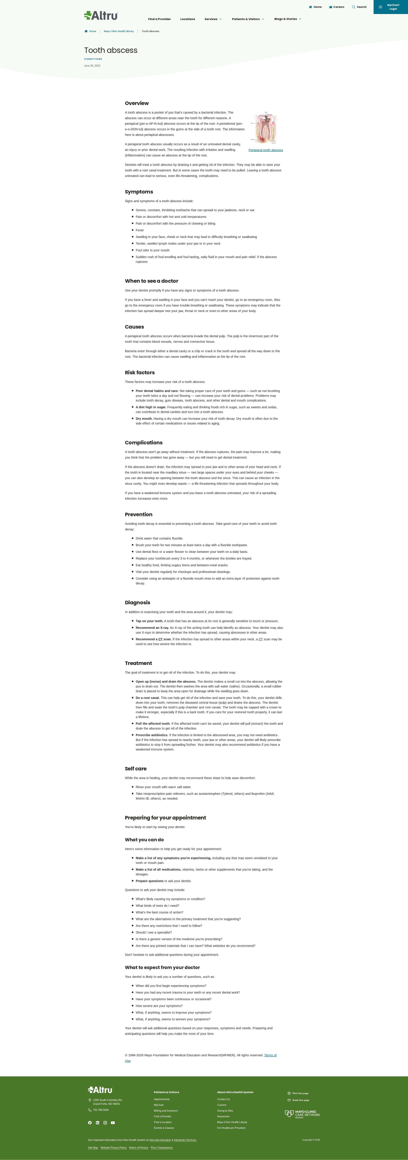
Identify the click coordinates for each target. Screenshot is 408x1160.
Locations (187, 19)
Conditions (93, 59)
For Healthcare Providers (231, 1128)
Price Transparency (162, 1147)
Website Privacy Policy (114, 1147)
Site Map (93, 1147)
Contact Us (223, 1099)
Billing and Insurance (166, 1110)
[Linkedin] (97, 1123)
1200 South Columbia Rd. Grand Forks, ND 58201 (107, 1102)
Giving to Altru (225, 1110)
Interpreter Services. (185, 1140)
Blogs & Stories (285, 19)
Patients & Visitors (246, 19)
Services (211, 19)
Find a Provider (159, 19)
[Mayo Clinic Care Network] (302, 1111)
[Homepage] (100, 1092)
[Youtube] (113, 1123)
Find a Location (162, 1122)
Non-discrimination (160, 1140)
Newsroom (223, 1116)
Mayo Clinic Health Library (119, 31)
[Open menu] (220, 19)
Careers (221, 1105)
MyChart (159, 1105)
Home (92, 31)
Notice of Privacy (138, 1147)
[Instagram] (105, 1123)
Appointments (162, 1099)
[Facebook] (90, 1123)
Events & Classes (164, 1128)
